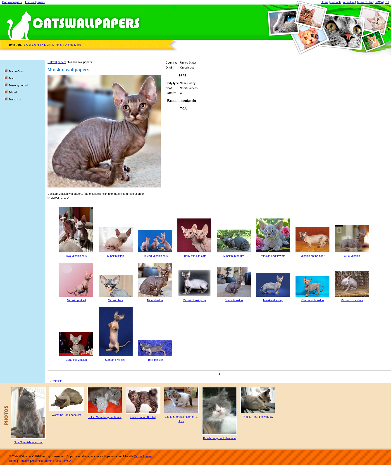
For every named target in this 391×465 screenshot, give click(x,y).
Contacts (335, 2)
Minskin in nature (233, 256)
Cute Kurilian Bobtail (143, 417)
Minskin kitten (115, 256)
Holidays (75, 44)
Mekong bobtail (18, 85)
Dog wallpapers (12, 2)
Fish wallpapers (35, 2)
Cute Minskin (352, 256)
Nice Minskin (155, 300)
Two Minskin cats (76, 256)
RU (387, 2)
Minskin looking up (194, 300)
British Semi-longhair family (105, 417)
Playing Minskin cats (155, 256)
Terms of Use (365, 2)
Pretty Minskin (155, 359)
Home (324, 2)
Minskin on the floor (312, 256)
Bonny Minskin (234, 300)
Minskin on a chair (352, 300)
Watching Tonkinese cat (66, 415)
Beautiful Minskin (76, 359)
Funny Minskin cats (194, 256)
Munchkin (15, 99)
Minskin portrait (76, 300)
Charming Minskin (312, 300)
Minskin (57, 380)
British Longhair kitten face (219, 438)
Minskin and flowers (273, 256)
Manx (12, 78)
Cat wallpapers (57, 62)
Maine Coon (16, 71)
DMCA (379, 2)
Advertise (349, 2)
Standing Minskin (115, 359)
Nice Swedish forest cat (28, 442)
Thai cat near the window (257, 416)
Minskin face (115, 300)
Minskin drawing (273, 300)
